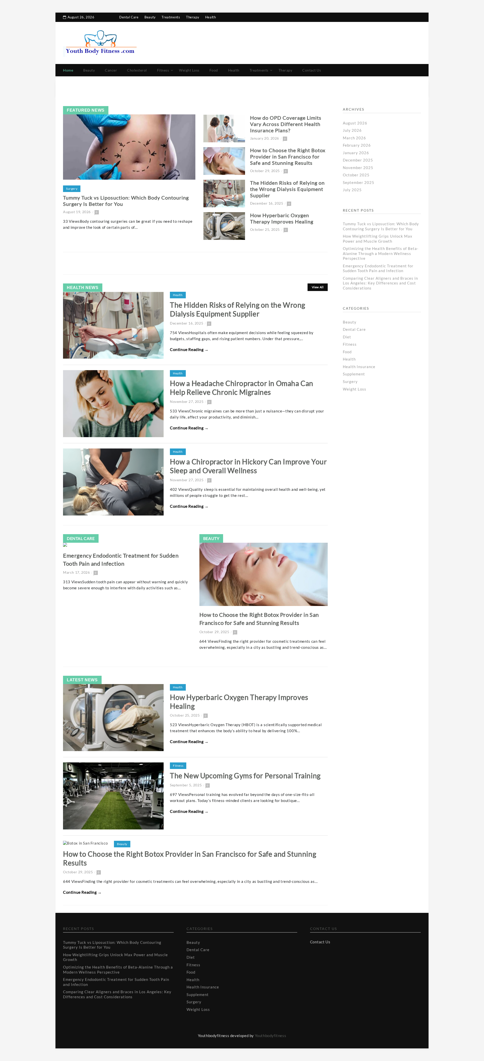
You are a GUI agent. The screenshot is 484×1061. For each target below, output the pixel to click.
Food (213, 70)
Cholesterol (137, 70)
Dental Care (129, 17)
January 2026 (356, 152)
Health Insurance (359, 366)
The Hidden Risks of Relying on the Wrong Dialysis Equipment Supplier (287, 189)
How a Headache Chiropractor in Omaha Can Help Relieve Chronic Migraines (241, 387)
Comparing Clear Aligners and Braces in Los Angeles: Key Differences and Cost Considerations (380, 283)
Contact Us (311, 70)
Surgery (71, 188)
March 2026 (354, 138)
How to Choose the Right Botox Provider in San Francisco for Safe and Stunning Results (287, 156)
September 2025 (358, 182)
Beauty (150, 17)
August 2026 (355, 123)
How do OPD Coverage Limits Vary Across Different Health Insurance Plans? (285, 124)
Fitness (163, 70)
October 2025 (356, 175)
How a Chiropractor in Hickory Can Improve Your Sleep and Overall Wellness (248, 466)
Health (210, 17)
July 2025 (352, 189)
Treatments (171, 17)
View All (318, 287)
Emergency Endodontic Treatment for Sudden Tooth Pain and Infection (378, 268)
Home (68, 70)
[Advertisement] (383, 444)
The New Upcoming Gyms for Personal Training (245, 775)
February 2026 (357, 145)
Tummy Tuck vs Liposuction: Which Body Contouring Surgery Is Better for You (381, 226)
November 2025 (358, 167)
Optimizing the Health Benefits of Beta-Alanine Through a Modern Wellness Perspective (380, 253)
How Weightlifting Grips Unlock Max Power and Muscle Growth (377, 238)
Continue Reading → (189, 349)
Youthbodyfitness (270, 1035)
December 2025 (358, 160)
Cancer (111, 70)
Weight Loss (189, 70)
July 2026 (352, 130)
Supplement (354, 374)
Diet (347, 337)
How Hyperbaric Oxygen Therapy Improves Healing (281, 218)
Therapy (192, 17)
